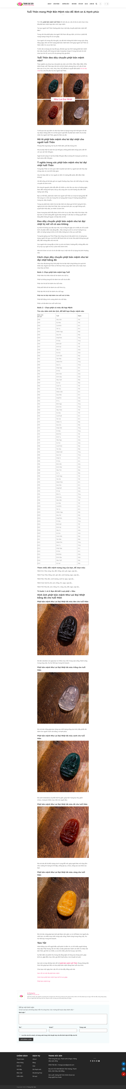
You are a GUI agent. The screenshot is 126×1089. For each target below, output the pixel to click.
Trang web (82, 1027)
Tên (20, 1027)
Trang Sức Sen (36, 994)
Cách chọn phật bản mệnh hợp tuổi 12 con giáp (52, 977)
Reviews (74, 3)
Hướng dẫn (65, 3)
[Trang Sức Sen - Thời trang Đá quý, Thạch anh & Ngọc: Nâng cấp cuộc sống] (25, 4)
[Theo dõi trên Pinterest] (99, 1061)
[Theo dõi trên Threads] (96, 1061)
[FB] (124, 1064)
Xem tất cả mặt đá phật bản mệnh (48, 973)
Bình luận (22, 1012)
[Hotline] (124, 1074)
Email (51, 1027)
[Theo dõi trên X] (94, 1061)
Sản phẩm (56, 3)
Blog (86, 3)
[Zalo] (124, 1069)
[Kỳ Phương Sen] (21, 996)
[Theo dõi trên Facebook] (90, 1061)
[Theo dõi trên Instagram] (92, 1061)
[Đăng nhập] (100, 3)
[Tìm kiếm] (96, 3)
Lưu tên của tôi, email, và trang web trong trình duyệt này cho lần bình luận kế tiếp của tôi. (49, 1035)
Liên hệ (92, 3)
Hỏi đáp (80, 3)
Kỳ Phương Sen (31, 993)
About (49, 3)
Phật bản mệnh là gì (43, 981)
